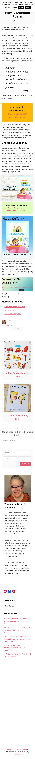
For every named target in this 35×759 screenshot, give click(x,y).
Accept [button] (21, 7)
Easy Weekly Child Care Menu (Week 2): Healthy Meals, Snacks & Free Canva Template (17, 639)
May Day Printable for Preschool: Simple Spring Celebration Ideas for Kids (17, 621)
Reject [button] (28, 7)
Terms (25, 749)
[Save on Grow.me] (3, 386)
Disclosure (17, 749)
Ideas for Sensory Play (12, 314)
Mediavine (17, 754)
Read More (17, 10)
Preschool (4, 325)
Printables (9, 325)
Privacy (10, 749)
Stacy (10, 320)
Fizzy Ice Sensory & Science (14, 307)
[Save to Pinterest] (3, 382)
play (17, 328)
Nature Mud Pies (10, 310)
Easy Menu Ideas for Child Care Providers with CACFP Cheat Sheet (17, 630)
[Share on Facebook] (3, 377)
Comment (25, 464)
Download (21, 289)
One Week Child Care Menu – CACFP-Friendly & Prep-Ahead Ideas (16, 647)
